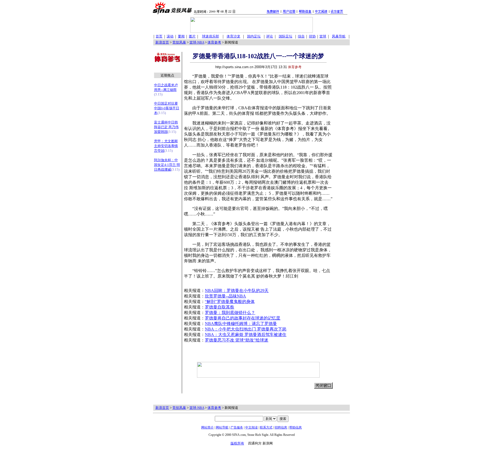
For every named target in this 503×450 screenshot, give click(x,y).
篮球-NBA (196, 42)
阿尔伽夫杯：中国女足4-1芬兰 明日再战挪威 (167, 164)
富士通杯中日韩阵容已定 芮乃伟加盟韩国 (166, 127)
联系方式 (266, 427)
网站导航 (222, 427)
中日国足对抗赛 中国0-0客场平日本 (166, 108)
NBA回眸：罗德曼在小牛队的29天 (237, 290)
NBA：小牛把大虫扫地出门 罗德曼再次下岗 (245, 329)
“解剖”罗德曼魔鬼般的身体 (230, 301)
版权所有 (237, 443)
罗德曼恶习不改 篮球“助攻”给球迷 (236, 340)
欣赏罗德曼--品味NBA (225, 296)
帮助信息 (295, 427)
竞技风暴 (179, 42)
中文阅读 (251, 427)
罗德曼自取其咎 (219, 307)
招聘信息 (281, 427)
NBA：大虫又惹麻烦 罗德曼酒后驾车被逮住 (245, 334)
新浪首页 (162, 42)
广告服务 (237, 427)
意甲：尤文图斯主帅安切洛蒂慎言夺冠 (166, 146)
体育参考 (214, 42)
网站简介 (207, 427)
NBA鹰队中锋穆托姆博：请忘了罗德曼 (241, 323)
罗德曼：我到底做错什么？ (230, 312)
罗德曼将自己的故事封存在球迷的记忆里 (242, 318)
